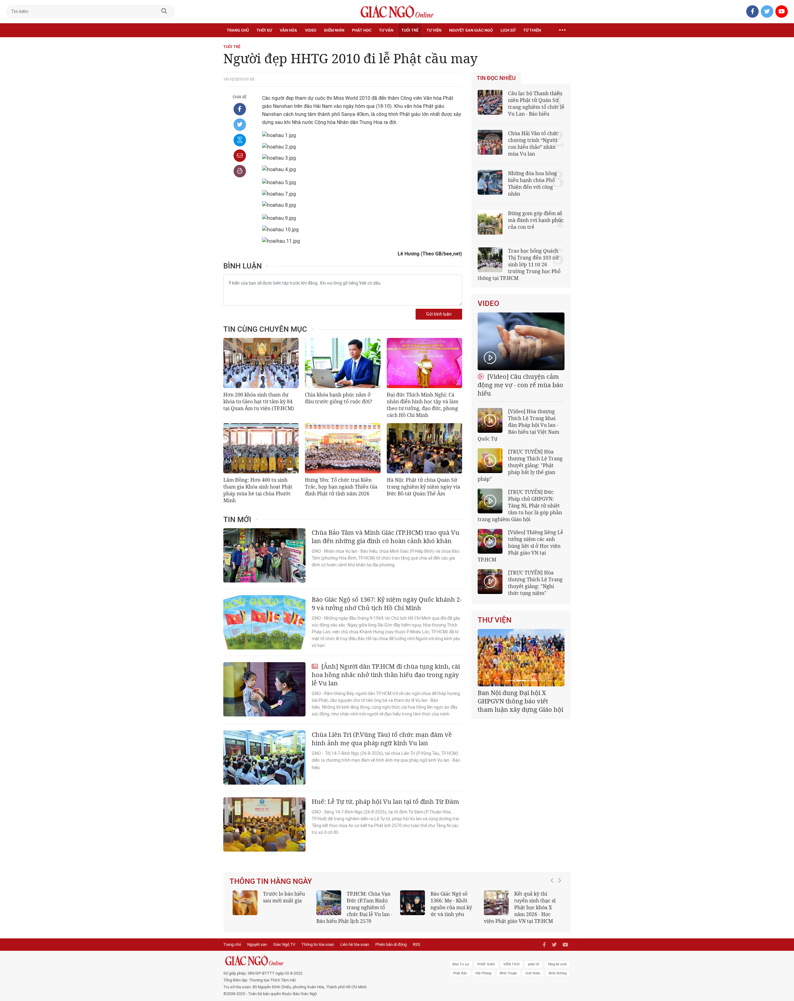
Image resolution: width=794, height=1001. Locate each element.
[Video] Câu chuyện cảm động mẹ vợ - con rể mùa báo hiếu (520, 384)
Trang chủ (238, 30)
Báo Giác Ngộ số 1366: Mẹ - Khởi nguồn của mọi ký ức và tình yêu (451, 904)
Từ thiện (532, 30)
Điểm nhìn (334, 30)
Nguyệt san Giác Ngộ (471, 30)
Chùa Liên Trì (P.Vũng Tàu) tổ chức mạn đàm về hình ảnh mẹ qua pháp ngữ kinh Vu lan (382, 738)
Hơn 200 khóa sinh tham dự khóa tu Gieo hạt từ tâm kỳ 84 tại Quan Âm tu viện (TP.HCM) (258, 401)
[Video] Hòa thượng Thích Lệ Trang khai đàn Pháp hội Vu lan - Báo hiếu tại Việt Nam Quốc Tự (518, 425)
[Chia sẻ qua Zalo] (240, 140)
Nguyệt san (257, 944)
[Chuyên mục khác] (562, 30)
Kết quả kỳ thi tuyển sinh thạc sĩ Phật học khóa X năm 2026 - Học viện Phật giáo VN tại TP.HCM (519, 907)
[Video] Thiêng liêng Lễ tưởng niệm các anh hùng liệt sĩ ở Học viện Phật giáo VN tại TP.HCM (520, 546)
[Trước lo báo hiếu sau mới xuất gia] (245, 902)
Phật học (361, 30)
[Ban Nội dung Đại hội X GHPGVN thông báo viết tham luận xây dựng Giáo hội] (521, 657)
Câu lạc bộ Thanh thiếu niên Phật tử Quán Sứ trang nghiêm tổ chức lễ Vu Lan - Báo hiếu (536, 103)
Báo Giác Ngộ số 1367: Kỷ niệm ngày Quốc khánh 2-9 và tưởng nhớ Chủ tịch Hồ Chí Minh (387, 603)
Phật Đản (460, 973)
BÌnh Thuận (508, 973)
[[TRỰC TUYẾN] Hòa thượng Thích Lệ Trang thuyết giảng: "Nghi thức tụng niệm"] (490, 581)
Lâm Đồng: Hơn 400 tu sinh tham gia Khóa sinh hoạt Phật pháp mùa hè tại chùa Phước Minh (257, 490)
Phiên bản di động (391, 944)
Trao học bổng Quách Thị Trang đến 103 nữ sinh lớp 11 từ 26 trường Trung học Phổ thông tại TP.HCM (519, 264)
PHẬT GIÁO (486, 964)
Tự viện (433, 30)
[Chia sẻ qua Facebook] (240, 109)
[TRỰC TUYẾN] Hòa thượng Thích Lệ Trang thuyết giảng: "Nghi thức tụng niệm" (535, 582)
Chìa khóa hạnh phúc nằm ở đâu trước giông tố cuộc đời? (338, 398)
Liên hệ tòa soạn (354, 944)
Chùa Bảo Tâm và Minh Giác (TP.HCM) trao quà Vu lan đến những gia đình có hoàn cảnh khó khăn (385, 536)
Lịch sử (508, 30)
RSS (416, 944)
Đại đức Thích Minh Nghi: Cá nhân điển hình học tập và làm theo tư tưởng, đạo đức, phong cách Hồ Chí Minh (422, 405)
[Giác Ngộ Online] (327, 960)
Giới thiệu (532, 973)
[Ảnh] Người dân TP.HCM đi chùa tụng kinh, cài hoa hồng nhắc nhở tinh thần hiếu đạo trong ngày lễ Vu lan (386, 674)
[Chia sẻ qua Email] (240, 155)
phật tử (533, 964)
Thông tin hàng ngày (271, 881)
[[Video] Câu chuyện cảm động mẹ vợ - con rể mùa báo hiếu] (521, 341)
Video (310, 30)
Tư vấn (386, 30)
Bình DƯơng (558, 973)
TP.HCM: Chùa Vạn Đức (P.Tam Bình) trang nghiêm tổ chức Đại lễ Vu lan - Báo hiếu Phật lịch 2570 (354, 907)
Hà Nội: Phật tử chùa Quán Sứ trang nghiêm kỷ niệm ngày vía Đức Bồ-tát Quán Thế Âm (423, 486)
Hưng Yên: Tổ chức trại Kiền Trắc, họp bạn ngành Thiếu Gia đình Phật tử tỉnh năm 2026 (341, 486)
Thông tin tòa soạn (317, 944)
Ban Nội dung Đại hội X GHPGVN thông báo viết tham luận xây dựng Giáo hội (520, 701)
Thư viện (494, 620)
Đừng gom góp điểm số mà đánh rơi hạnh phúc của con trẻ (536, 220)
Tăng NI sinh (557, 964)
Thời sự (264, 30)
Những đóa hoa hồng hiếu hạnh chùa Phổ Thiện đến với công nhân (532, 183)
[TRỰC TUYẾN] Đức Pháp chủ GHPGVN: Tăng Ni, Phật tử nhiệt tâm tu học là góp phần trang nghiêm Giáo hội (520, 506)
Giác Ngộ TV (284, 944)
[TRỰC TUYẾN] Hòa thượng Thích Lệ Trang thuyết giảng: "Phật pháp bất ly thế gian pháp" (520, 465)
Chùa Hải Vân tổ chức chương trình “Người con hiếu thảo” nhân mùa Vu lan (533, 143)
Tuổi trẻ (409, 30)
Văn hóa (288, 30)
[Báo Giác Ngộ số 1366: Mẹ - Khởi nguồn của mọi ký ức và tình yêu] (412, 902)
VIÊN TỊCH (511, 964)
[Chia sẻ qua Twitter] (240, 124)
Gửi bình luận (439, 314)
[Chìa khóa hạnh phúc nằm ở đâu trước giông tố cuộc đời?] (342, 363)
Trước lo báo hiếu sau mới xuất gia (284, 897)
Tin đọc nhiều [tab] (496, 78)
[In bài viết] (240, 171)
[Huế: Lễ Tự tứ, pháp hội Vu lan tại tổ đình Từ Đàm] (264, 824)
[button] (554, 904)
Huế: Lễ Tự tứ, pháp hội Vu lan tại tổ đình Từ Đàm (385, 801)
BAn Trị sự (461, 964)
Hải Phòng (483, 973)
